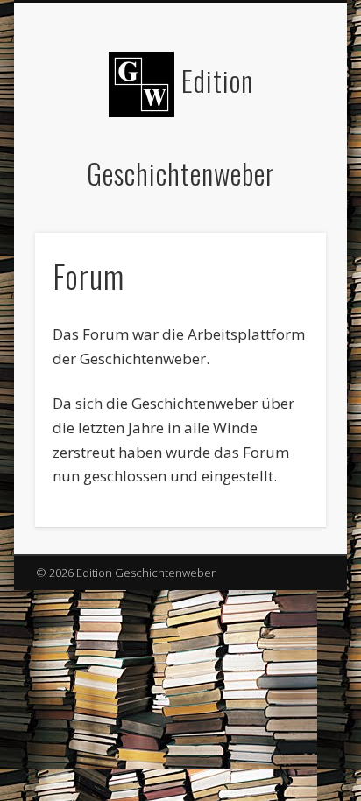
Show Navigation (283, 157)
